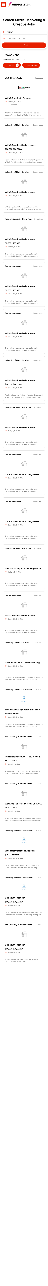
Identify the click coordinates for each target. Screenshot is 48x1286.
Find (26, 45)
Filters (13, 65)
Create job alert (31, 65)
